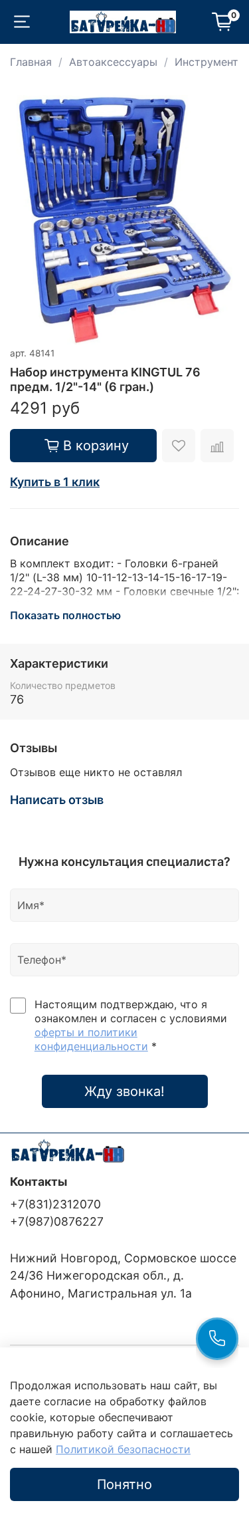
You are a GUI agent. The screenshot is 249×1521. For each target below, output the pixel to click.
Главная (31, 62)
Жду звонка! (124, 1091)
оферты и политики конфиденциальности (91, 1039)
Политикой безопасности (123, 1449)
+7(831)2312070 (55, 1204)
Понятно (124, 1484)
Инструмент (206, 62)
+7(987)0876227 (57, 1221)
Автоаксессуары (113, 62)
